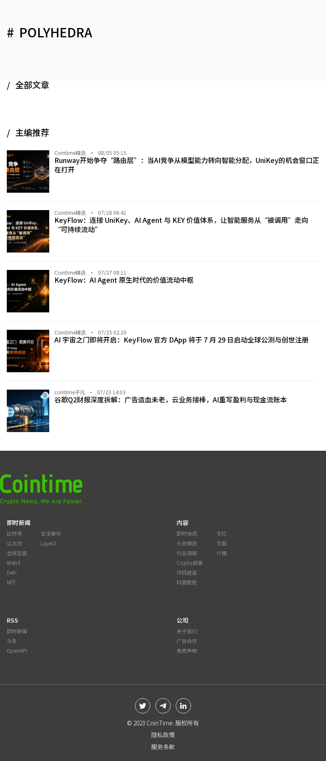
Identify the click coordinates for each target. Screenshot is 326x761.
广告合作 (187, 640)
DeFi (12, 572)
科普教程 (187, 582)
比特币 (14, 533)
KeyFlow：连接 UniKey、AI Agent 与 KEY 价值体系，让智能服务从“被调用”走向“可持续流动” (181, 224)
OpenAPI (17, 650)
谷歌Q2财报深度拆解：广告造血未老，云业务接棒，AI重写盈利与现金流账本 (170, 399)
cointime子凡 (69, 392)
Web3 (13, 562)
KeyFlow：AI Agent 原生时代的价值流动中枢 (124, 280)
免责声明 (187, 650)
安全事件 (51, 533)
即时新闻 (17, 631)
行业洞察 (187, 552)
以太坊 (14, 543)
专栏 (221, 533)
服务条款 (163, 746)
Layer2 (48, 543)
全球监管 (17, 552)
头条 (12, 640)
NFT (11, 582)
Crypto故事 (190, 562)
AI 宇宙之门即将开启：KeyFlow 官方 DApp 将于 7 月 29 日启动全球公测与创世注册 (181, 339)
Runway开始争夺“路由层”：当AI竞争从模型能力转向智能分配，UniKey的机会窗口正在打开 (186, 164)
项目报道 (187, 572)
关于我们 (187, 631)
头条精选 (187, 543)
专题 (221, 543)
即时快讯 (187, 533)
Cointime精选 (70, 152)
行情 (221, 552)
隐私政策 (163, 734)
